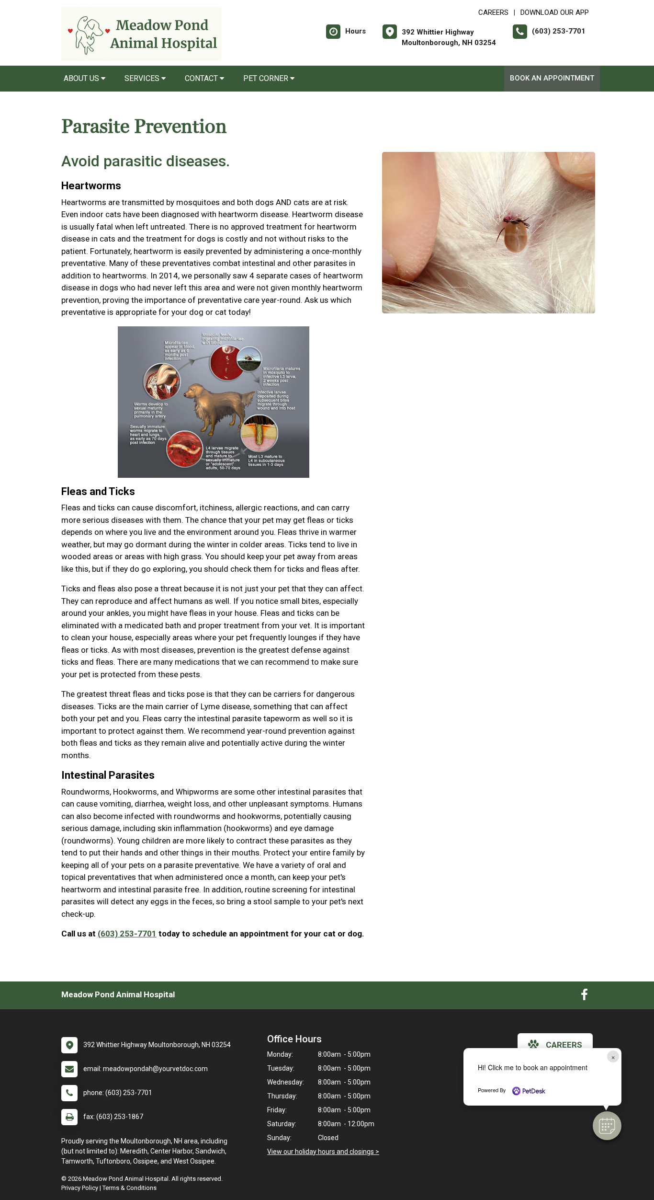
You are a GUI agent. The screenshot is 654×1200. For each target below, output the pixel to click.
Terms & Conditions (129, 1187)
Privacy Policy (79, 1187)
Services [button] (142, 78)
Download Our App (554, 12)
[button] (607, 1125)
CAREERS (493, 12)
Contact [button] (202, 78)
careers (564, 1045)
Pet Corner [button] (266, 78)
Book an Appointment (552, 78)
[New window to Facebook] (584, 997)
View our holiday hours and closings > (323, 1151)
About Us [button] (82, 78)
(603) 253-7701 (127, 933)
